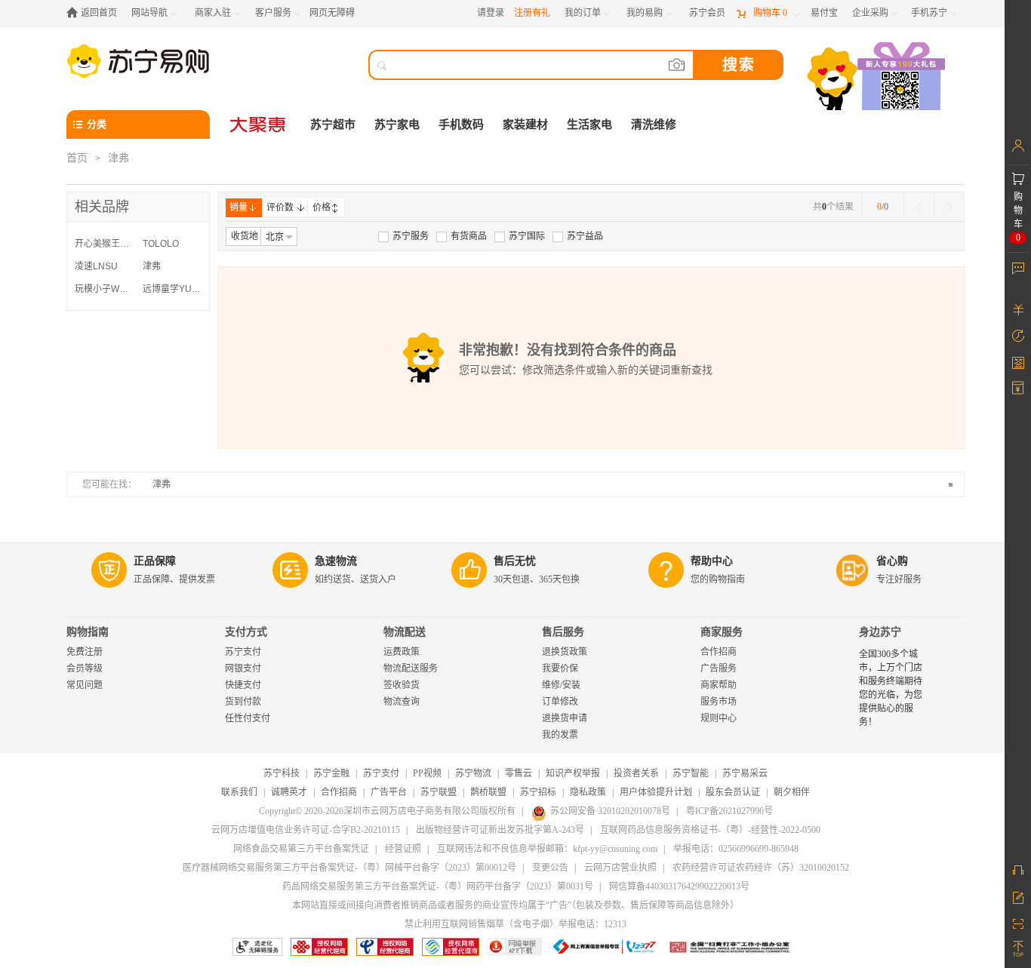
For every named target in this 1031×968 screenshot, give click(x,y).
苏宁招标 (538, 792)
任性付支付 (247, 718)
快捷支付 (243, 685)
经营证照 (403, 849)
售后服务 (563, 632)
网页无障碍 (332, 13)
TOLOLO (161, 243)
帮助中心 (712, 561)
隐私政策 (588, 792)
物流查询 (401, 701)
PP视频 (427, 773)
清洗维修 (653, 124)
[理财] (1018, 309)
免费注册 (84, 652)
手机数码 (461, 124)
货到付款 (243, 701)
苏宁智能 (690, 773)
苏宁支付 (243, 652)
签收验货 (401, 685)
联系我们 (239, 792)
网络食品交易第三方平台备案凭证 (301, 849)
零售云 (518, 773)
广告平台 (389, 792)
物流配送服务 (410, 668)
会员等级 (84, 668)
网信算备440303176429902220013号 (679, 886)
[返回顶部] (1018, 949)
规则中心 (718, 718)
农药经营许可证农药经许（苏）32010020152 (760, 867)
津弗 (152, 266)
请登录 (490, 13)
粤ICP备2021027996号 (729, 811)
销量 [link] (238, 207)
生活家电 (589, 124)
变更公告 (550, 867)
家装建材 (525, 124)
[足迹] (1018, 335)
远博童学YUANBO (173, 289)
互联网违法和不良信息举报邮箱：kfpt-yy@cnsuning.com (547, 849)
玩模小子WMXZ (105, 289)
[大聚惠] (258, 124)
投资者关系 (636, 773)
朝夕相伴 (792, 792)
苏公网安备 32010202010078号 (610, 811)
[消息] (1018, 268)
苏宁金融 (331, 773)
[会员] (1018, 145)
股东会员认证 (733, 792)
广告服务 (718, 668)
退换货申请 (564, 718)
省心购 (892, 561)
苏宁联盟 (438, 792)
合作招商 (718, 652)
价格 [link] (321, 207)
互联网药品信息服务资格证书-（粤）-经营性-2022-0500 (710, 830)
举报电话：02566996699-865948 (736, 849)
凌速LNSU (96, 266)
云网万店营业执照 (620, 867)
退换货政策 (564, 652)
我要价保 (560, 668)
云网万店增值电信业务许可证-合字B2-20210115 (305, 830)
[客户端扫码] (877, 78)
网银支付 (243, 668)
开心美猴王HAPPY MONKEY (105, 243)
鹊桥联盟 (488, 792)
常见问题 (84, 685)
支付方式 (246, 632)
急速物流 (336, 561)
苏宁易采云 (745, 773)
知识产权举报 (573, 773)
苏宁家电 (397, 124)
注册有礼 (532, 13)
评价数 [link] (280, 207)
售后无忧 (515, 561)
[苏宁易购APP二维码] (1018, 922)
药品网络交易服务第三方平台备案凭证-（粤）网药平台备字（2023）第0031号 (437, 886)
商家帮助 (718, 685)
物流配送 (404, 632)
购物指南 (87, 632)
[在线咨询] (1018, 870)
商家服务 (721, 632)
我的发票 (560, 735)
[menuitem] (403, 236)
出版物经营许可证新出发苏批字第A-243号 (500, 830)
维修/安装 (561, 685)
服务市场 (718, 701)
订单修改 (560, 701)
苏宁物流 (473, 773)
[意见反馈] (1018, 896)
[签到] (1018, 362)
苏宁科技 (281, 773)
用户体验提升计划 (656, 792)
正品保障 (155, 561)
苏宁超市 (332, 124)
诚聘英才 (289, 792)
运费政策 (401, 652)
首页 (77, 158)
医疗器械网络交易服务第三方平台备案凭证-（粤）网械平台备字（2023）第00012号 (349, 867)
